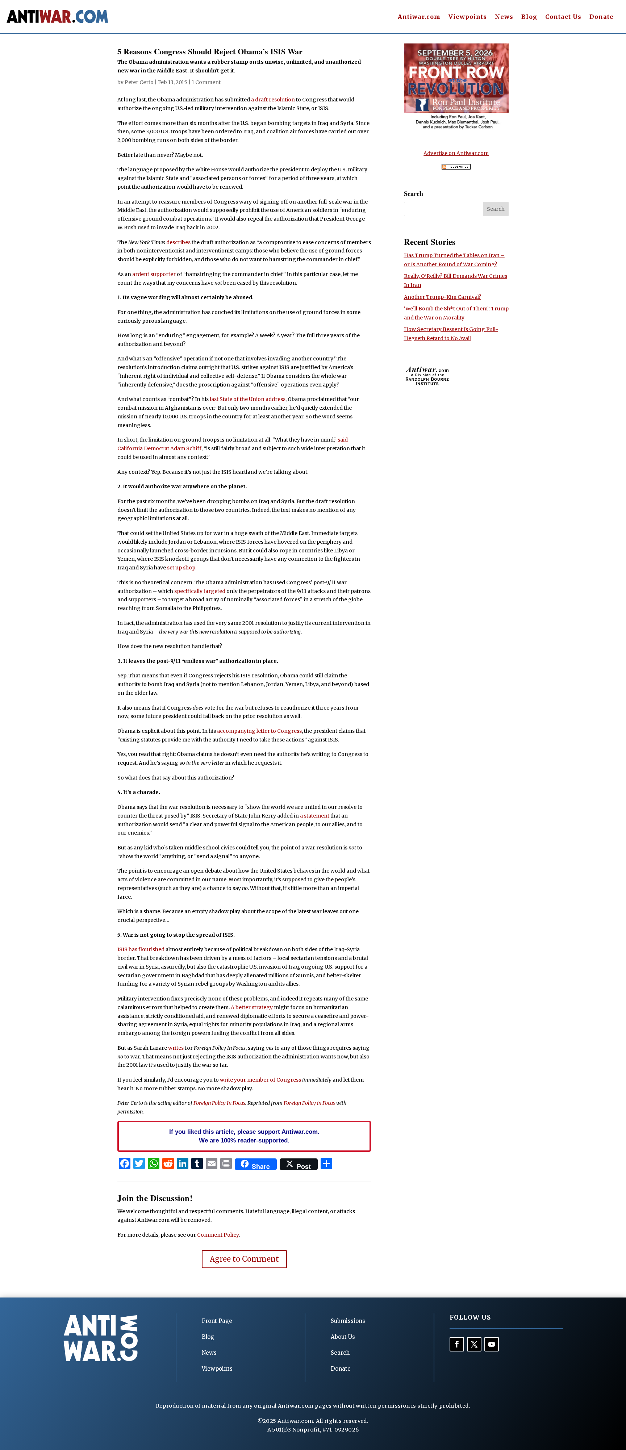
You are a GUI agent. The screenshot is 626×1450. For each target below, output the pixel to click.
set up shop (181, 567)
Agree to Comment (244, 1258)
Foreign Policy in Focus (309, 1103)
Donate (601, 17)
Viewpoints (467, 17)
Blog (529, 17)
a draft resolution (273, 99)
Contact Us (563, 17)
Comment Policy (218, 1235)
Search (340, 1352)
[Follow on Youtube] (491, 1344)
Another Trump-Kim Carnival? (442, 297)
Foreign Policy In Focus (219, 1103)
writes (176, 1048)
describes (178, 242)
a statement (314, 815)
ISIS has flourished (140, 949)
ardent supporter (154, 274)
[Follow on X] (474, 1344)
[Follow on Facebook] (457, 1344)
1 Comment (206, 82)
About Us (343, 1336)
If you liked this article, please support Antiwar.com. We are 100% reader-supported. (244, 1136)
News (504, 17)
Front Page (217, 1320)
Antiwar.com (419, 17)
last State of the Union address (247, 399)
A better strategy (252, 1007)
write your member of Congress (260, 1080)
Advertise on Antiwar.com (456, 153)
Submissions (348, 1320)
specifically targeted (199, 591)
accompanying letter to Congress (259, 731)
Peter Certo (139, 82)
